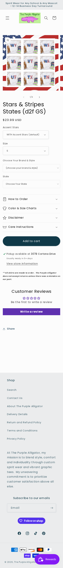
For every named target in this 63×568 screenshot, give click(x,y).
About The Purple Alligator (25, 406)
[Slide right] (39, 97)
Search (12, 390)
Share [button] (11, 328)
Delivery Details (17, 414)
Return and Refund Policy (24, 422)
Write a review (31, 312)
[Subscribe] (52, 508)
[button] (7, 18)
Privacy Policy (16, 438)
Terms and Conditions (22, 430)
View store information (22, 263)
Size (5, 143)
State (6, 176)
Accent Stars (11, 127)
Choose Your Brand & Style (19, 160)
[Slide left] (23, 97)
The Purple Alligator (25, 562)
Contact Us (14, 398)
